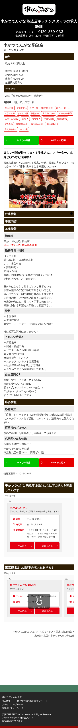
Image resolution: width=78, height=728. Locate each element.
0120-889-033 (50, 31)
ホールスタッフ (19, 507)
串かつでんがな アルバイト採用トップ (33, 631)
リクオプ (18, 720)
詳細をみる (47, 545)
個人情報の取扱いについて (30, 700)
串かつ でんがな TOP (12, 697)
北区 (46, 635)
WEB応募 (22, 545)
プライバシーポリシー (12, 704)
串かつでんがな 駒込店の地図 (20, 245)
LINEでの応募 (23, 140)
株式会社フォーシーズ (12, 708)
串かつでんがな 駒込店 (23, 584)
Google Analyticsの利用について (18, 717)
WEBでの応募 (58, 140)
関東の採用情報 (64, 631)
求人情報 (6, 700)
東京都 (38, 635)
